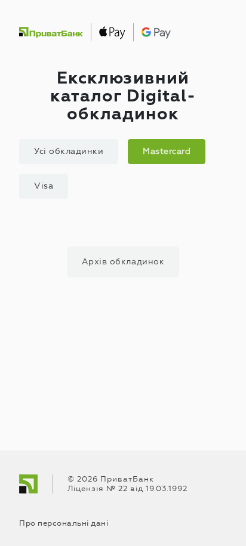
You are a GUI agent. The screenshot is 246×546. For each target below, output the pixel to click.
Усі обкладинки (68, 151)
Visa (43, 186)
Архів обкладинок (123, 262)
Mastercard (166, 151)
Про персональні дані (63, 523)
